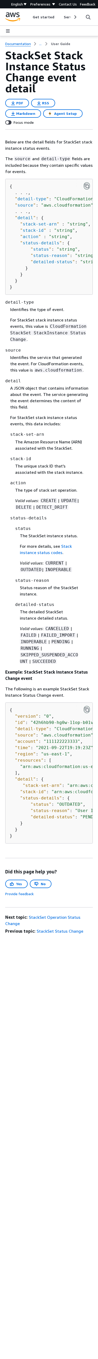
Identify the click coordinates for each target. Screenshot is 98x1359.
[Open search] (88, 17)
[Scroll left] (29, 17)
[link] (60, 43)
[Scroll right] (75, 17)
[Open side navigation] (7, 31)
